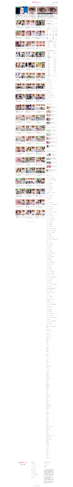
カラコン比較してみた (49, 91)
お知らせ (32, 476)
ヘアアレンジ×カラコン (45, 4)
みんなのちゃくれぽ (49, 93)
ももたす (56, 112)
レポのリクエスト (46, 465)
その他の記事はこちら (48, 148)
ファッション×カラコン (36, 4)
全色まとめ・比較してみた (53, 4)
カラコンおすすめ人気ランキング (50, 97)
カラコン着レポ (19, 4)
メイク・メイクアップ (28, 4)
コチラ (48, 473)
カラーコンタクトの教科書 (49, 95)
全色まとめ (32, 469)
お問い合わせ (45, 466)
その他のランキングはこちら (49, 172)
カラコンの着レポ (48, 82)
